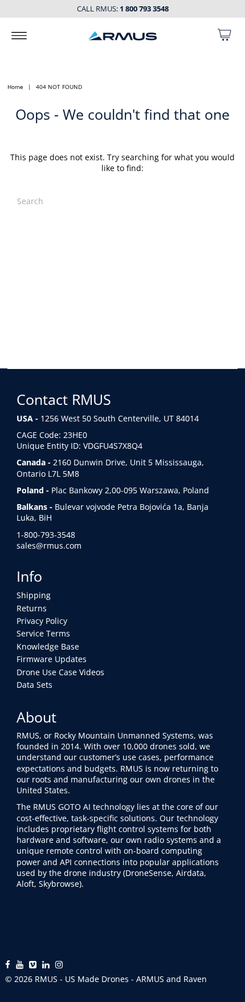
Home (15, 87)
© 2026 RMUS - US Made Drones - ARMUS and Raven (106, 978)
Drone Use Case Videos (60, 672)
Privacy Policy (42, 620)
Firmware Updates (52, 659)
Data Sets (34, 684)
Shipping (34, 595)
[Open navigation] (19, 34)
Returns (32, 608)
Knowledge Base (48, 646)
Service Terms (43, 633)
